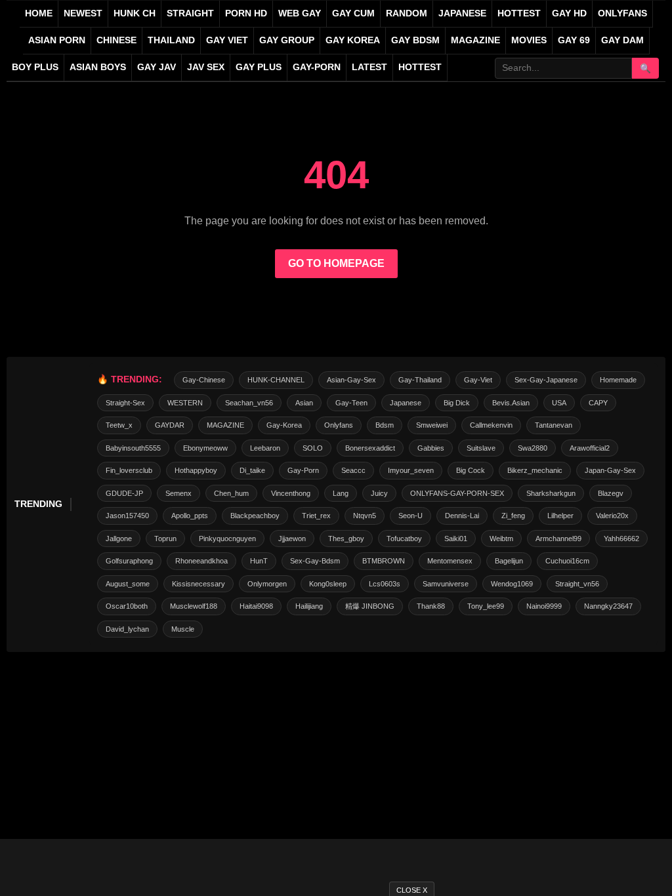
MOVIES (529, 40)
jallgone (119, 538)
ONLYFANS (622, 13)
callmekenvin (491, 425)
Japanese (405, 403)
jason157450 (127, 515)
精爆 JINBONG (369, 606)
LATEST (369, 67)
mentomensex (449, 561)
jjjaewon (292, 538)
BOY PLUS (35, 67)
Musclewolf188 (193, 606)
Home (38, 13)
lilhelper (560, 515)
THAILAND (171, 40)
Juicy (379, 493)
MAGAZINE (475, 40)
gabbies (430, 448)
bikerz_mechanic (534, 470)
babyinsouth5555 (133, 448)
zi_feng (513, 515)
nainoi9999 (544, 606)
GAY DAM (622, 40)
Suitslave (481, 448)
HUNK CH (135, 13)
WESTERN (185, 403)
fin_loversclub (129, 470)
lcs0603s (384, 584)
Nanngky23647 (608, 606)
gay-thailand (420, 380)
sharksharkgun (551, 493)
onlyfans (338, 425)
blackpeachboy (255, 515)
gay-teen (351, 403)
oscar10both (127, 606)
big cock (470, 470)
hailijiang (309, 606)
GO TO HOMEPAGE (336, 263)
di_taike (252, 470)
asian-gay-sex (351, 380)
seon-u (410, 515)
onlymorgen (267, 584)
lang (340, 493)
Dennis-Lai (462, 515)
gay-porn (317, 67)
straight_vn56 (577, 584)
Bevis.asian (511, 403)
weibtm (501, 538)
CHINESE (116, 40)
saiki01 (455, 538)
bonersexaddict (370, 448)
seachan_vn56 (249, 403)
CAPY (598, 403)
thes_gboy (346, 538)
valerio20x (612, 515)
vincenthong (290, 493)
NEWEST (83, 13)
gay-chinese (203, 380)
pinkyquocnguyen (227, 538)
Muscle (182, 629)
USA (559, 403)
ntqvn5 (364, 515)
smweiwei (432, 425)
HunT (259, 561)
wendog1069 (512, 584)
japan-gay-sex (610, 470)
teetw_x (119, 425)
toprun (165, 538)
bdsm (384, 425)
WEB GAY (299, 13)
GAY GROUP (286, 40)
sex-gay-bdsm (315, 561)
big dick (457, 403)
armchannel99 (558, 538)
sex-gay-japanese (546, 380)
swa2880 (532, 448)
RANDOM (406, 13)
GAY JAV (156, 67)
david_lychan (127, 629)
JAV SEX (205, 67)
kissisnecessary (198, 584)
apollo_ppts (189, 515)
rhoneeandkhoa (201, 561)
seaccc (353, 470)
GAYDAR (169, 425)
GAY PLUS (259, 67)
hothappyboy (196, 470)
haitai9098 (256, 606)
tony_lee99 (485, 606)
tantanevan (553, 425)
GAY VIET (227, 40)
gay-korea (284, 425)
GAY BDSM (415, 40)
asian (304, 403)
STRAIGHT (190, 13)
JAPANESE (462, 13)
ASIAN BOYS (98, 67)
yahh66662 (621, 538)
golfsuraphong (129, 561)
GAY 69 (574, 40)
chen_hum (231, 493)
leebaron (265, 448)
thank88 (431, 606)
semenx (178, 493)
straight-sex (125, 403)
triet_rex (316, 515)
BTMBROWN (383, 561)
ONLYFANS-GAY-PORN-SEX (457, 493)
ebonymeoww (205, 448)
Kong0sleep (327, 584)
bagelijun (509, 561)
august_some (128, 584)
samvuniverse (446, 584)
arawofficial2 (590, 448)
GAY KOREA (353, 40)
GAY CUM (353, 13)
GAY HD (569, 13)
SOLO (313, 448)
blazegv (610, 493)
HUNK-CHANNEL (275, 380)
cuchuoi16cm (567, 561)
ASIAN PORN (56, 40)
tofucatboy (404, 538)
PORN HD (246, 13)
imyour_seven (411, 470)
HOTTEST (519, 13)
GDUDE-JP (124, 493)
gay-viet (478, 380)
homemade (618, 380)
